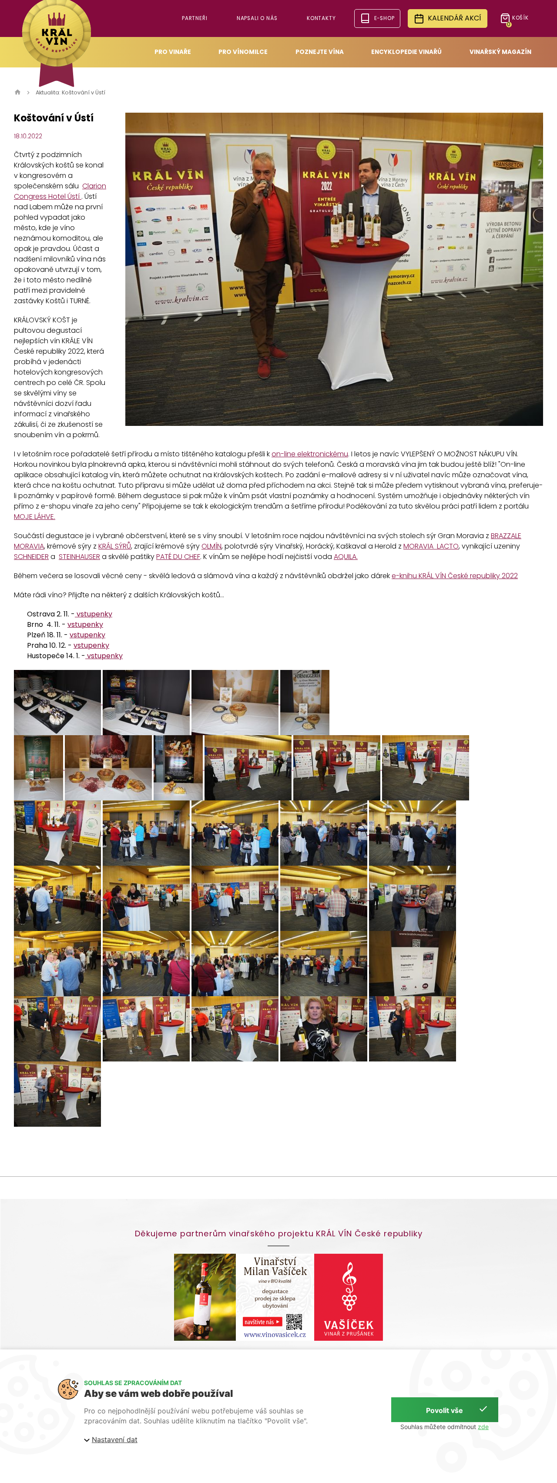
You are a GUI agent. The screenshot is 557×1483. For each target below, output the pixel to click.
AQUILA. (346, 557)
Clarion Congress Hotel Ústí (60, 191)
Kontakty (321, 18)
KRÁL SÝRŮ (114, 546)
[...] (58, 702)
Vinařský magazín (500, 52)
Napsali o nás (257, 18)
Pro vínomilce (243, 52)
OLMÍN (211, 546)
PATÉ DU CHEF (178, 557)
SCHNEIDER (31, 557)
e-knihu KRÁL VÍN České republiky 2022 (455, 576)
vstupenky (93, 614)
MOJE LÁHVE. (34, 517)
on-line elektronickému (310, 454)
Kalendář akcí (454, 18)
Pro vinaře (172, 52)
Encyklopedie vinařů (406, 52)
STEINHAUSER (79, 557)
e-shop (384, 18)
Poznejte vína (319, 52)
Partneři (195, 18)
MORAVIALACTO (431, 546)
